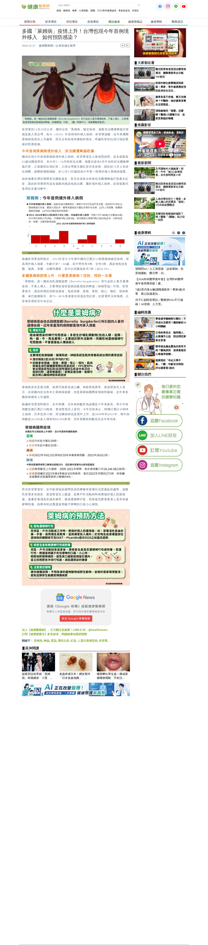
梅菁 (74, 10)
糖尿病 (66, 10)
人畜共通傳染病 (87, 640)
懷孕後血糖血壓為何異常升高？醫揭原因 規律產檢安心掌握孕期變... (171, 350)
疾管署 (103, 640)
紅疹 (73, 640)
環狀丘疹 (63, 640)
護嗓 (92, 10)
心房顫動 (83, 10)
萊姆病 (38, 640)
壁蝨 (53, 640)
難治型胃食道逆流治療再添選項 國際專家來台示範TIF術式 (171, 73)
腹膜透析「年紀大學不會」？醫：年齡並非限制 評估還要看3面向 (171, 364)
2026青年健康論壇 (106, 10)
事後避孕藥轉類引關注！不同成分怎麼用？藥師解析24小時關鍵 (171, 322)
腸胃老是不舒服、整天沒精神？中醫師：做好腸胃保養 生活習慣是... (172, 100)
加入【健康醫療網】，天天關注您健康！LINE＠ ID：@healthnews (65, 630)
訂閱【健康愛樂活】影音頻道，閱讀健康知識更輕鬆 (54, 634)
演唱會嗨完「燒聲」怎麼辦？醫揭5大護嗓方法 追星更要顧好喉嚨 (170, 114)
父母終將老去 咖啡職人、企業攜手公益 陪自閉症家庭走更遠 (171, 336)
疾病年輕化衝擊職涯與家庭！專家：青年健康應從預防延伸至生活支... (171, 87)
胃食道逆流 (124, 10)
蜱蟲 (46, 640)
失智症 (135, 10)
